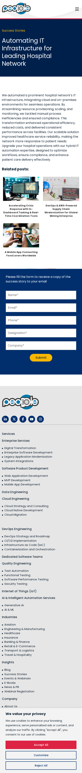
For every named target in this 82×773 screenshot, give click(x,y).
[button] (61, 9)
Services (8, 434)
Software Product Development (25, 468)
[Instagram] (40, 419)
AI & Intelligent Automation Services (28, 598)
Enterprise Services (16, 441)
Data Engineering (15, 492)
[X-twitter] (14, 419)
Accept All (41, 745)
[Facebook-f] (22, 419)
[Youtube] (31, 419)
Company (9, 699)
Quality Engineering (16, 563)
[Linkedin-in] (5, 419)
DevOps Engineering (17, 529)
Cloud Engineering (15, 499)
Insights (8, 662)
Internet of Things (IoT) (19, 591)
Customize (41, 755)
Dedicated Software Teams (22, 557)
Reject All (41, 765)
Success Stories (13, 30)
